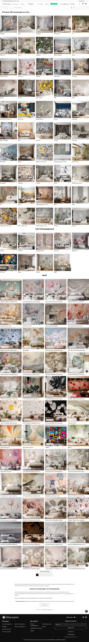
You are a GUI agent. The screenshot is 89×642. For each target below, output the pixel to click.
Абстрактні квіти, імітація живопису (9, 374)
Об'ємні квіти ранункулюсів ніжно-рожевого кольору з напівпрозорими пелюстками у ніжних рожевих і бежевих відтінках (32, 520)
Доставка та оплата (6, 629)
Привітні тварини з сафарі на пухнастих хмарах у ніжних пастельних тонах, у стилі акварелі (9, 301)
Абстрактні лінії (72, 423)
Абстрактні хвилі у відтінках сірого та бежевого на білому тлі (54, 544)
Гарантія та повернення (20, 624)
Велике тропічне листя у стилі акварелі (77, 374)
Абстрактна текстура (5, 471)
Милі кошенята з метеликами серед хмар (54, 350)
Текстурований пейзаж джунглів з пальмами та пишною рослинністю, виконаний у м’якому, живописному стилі (77, 568)
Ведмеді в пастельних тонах (52, 495)
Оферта (32, 630)
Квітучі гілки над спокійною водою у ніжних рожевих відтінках (9, 568)
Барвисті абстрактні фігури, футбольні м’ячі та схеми (9, 350)
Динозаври (26, 350)
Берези (70, 447)
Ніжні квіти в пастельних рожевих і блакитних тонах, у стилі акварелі (54, 301)
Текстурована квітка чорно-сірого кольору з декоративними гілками (54, 398)
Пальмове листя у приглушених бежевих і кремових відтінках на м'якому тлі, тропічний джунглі (9, 495)
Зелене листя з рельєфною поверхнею (54, 520)
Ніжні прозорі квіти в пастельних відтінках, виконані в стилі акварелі (32, 301)
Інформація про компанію (36, 628)
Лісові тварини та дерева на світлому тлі (32, 423)
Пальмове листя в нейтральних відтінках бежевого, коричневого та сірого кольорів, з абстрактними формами (54, 471)
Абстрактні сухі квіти (5, 326)
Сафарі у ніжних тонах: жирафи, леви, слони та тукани (77, 520)
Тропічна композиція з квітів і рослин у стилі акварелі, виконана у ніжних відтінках (9, 398)
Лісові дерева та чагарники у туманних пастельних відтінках (54, 568)
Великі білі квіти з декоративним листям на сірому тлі (32, 568)
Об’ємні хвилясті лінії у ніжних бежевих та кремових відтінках (77, 301)
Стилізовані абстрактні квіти (75, 326)
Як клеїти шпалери (6, 631)
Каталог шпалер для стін (20, 626)
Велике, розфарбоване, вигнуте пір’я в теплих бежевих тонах (77, 544)
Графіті (47, 447)
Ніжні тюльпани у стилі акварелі (8, 520)
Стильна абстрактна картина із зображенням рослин (32, 398)
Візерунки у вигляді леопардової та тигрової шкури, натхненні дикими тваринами (32, 544)
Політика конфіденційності (34, 624)
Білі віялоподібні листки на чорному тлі (54, 423)
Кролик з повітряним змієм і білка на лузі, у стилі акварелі (77, 495)
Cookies (44, 626)
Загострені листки (5, 447)
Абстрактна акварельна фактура (8, 544)
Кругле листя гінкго (28, 447)
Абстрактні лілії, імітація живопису (77, 350)
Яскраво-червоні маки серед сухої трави (77, 398)
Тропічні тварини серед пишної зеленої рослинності (9, 423)
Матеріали (4, 626)
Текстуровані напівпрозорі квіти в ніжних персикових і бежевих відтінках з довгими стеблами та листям (32, 471)
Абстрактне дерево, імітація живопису (54, 374)
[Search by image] (71, 8)
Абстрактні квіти (27, 326)
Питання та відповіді (6, 624)
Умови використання (46, 624)
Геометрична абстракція (51, 326)
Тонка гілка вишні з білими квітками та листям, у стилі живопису (77, 471)
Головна (37, 609)
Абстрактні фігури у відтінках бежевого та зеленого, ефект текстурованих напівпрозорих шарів (32, 495)
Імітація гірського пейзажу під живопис (32, 374)
